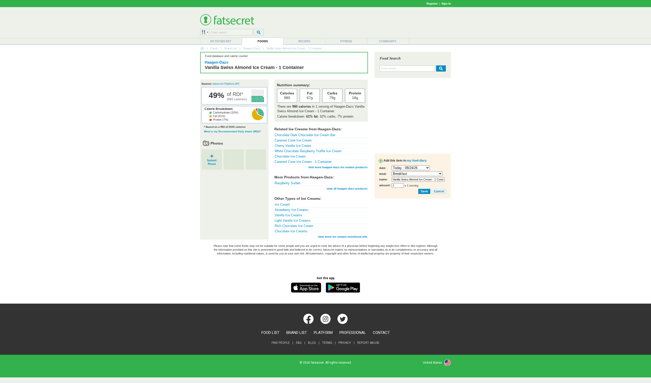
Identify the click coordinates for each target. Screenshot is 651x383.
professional (352, 332)
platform (323, 332)
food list (270, 332)
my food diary (417, 160)
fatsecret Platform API (226, 83)
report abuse (368, 343)
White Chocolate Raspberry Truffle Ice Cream (308, 151)
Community (387, 41)
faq (299, 343)
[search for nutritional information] (440, 68)
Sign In (446, 3)
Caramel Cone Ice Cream (293, 140)
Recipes (304, 41)
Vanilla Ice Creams (288, 215)
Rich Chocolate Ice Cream (294, 226)
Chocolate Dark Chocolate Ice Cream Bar (305, 135)
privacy (344, 343)
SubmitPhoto (212, 160)
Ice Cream (282, 204)
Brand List (230, 48)
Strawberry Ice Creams (291, 210)
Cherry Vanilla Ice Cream (293, 146)
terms (327, 343)
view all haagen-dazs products (347, 188)
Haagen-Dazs (251, 48)
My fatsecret (220, 41)
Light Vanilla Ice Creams (292, 220)
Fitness (346, 41)
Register (432, 3)
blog (312, 343)
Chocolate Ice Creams (291, 231)
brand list (296, 332)
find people (281, 343)
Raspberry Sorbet (287, 183)
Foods (263, 41)
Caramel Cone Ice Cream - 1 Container (303, 162)
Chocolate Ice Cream (290, 156)
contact (381, 332)
